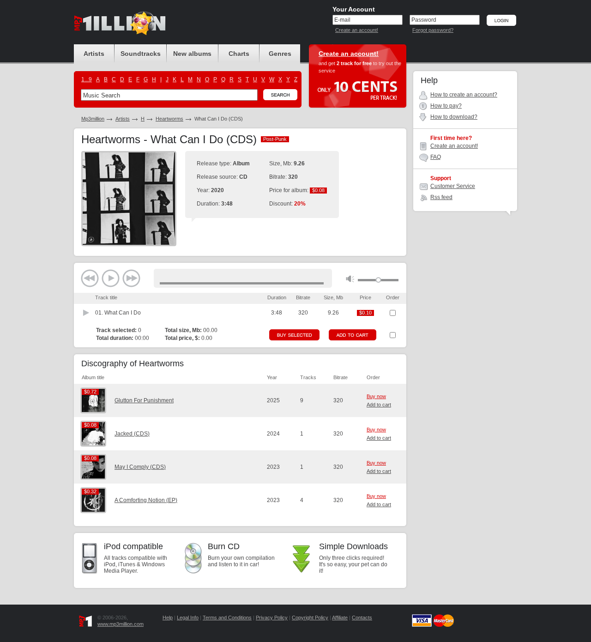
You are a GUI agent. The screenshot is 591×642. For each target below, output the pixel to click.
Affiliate (340, 617)
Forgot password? (432, 30)
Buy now (376, 396)
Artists (122, 118)
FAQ (435, 157)
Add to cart (379, 404)
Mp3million (92, 118)
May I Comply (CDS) (140, 467)
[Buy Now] (294, 334)
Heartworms (169, 118)
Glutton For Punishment (144, 400)
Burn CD (224, 546)
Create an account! (356, 30)
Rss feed (441, 197)
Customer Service (452, 186)
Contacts (362, 617)
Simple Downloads (353, 546)
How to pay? (446, 106)
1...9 (86, 79)
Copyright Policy (310, 617)
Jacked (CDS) (132, 433)
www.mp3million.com (120, 624)
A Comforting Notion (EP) (146, 500)
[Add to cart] (352, 334)
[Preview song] (86, 312)
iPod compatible (133, 546)
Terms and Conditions (227, 617)
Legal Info (188, 617)
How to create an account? (463, 94)
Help (168, 617)
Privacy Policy (272, 617)
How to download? (453, 117)
